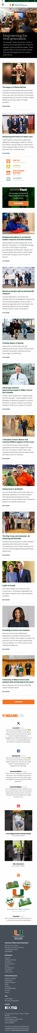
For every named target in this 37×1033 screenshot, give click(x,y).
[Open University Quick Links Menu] (34, 1)
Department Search (10, 982)
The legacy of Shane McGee (14, 87)
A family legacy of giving (12, 343)
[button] (33, 1027)
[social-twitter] (9, 1007)
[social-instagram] (15, 1007)
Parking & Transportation (12, 1000)
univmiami (16, 916)
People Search (9, 980)
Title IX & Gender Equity (11, 1021)
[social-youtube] (12, 1007)
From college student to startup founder (18, 833)
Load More (18, 702)
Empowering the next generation (15, 37)
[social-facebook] (6, 1007)
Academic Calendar (10, 978)
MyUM (6, 984)
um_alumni (16, 728)
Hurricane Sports (9, 968)
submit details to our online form (20, 1030)
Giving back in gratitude (12, 489)
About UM (7, 958)
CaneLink (7, 986)
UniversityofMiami (16, 771)
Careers (7, 992)
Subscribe (18, 203)
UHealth (7, 966)
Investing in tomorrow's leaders (16, 630)
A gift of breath (8, 586)
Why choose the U (18, 864)
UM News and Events (10, 960)
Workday (7, 990)
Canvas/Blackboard (10, 988)
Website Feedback (9, 1022)
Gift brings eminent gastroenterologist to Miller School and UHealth (17, 390)
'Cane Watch (8, 970)
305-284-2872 (8, 951)
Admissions (8, 962)
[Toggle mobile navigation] (3, 5)
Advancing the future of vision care (17, 137)
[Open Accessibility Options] (2, 1)
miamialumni (16, 756)
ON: (13, 716)
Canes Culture (9, 972)
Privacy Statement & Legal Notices (14, 1019)
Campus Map (8, 998)
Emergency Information (11, 1017)
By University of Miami (18, 835)
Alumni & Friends (9, 964)
